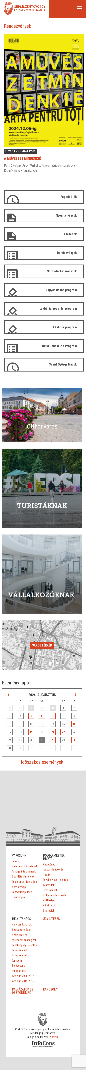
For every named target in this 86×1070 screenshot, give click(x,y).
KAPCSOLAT (51, 989)
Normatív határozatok (62, 271)
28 (52, 740)
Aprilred (54, 1036)
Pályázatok (49, 905)
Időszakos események (42, 762)
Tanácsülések (20, 950)
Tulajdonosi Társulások (25, 881)
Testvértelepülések (22, 892)
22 (63, 732)
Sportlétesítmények (23, 876)
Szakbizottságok (21, 929)
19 (31, 732)
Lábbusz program (65, 327)
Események (18, 897)
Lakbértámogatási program (58, 309)
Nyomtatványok (66, 215)
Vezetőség (49, 864)
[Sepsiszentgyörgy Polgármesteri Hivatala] (8, 14)
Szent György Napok (63, 364)
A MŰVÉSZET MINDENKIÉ (22, 158)
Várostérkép (42, 645)
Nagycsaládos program (61, 290)
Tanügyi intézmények (24, 871)
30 (74, 740)
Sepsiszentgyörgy (29, 6)
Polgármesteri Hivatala (30, 10)
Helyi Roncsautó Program (59, 346)
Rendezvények (67, 253)
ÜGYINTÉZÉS (51, 919)
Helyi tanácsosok (22, 924)
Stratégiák (48, 910)
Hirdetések (69, 234)
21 (52, 732)
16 (74, 724)
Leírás (15, 861)
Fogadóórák (68, 197)
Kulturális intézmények (24, 866)
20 (42, 732)
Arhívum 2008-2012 (23, 975)
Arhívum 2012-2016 (23, 981)
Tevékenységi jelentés (55, 879)
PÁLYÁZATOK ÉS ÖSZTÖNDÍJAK (22, 991)
